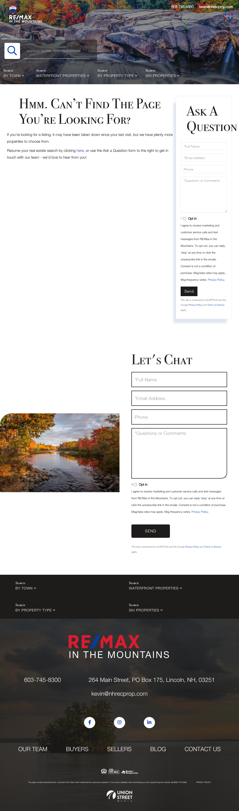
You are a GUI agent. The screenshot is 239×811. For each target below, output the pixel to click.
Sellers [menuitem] (119, 749)
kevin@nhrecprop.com (216, 7)
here (80, 151)
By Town (12, 76)
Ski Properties (161, 76)
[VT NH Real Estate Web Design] (119, 796)
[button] (12, 51)
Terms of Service (215, 305)
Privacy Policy (216, 279)
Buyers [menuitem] (77, 749)
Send (189, 291)
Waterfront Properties (61, 76)
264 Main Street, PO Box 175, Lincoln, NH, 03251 (151, 679)
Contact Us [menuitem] (203, 749)
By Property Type (116, 76)
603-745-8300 (182, 7)
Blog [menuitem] (158, 749)
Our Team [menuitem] (32, 749)
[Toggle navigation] (229, 15)
